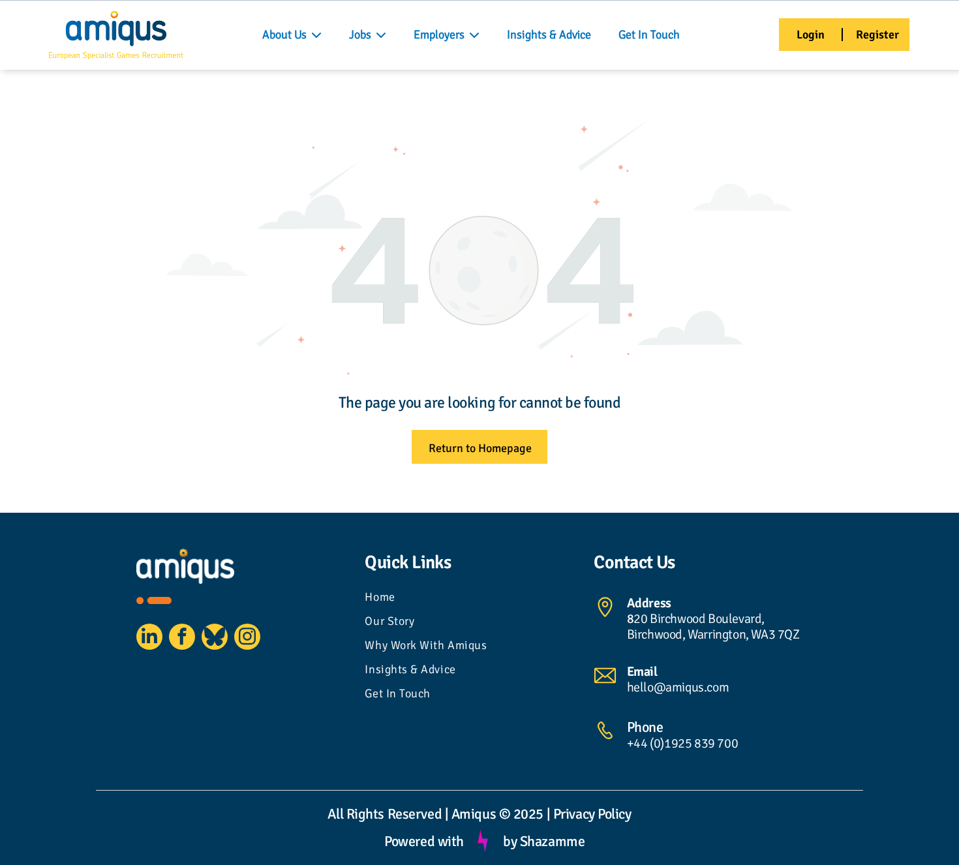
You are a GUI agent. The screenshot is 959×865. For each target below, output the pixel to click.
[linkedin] (149, 638)
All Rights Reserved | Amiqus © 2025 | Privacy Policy (479, 814)
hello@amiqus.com (678, 687)
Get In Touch (649, 34)
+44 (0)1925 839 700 (682, 743)
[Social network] (215, 638)
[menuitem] (479, 598)
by (510, 841)
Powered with (424, 841)
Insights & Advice (549, 34)
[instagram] (247, 638)
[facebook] (182, 638)
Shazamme (552, 841)
